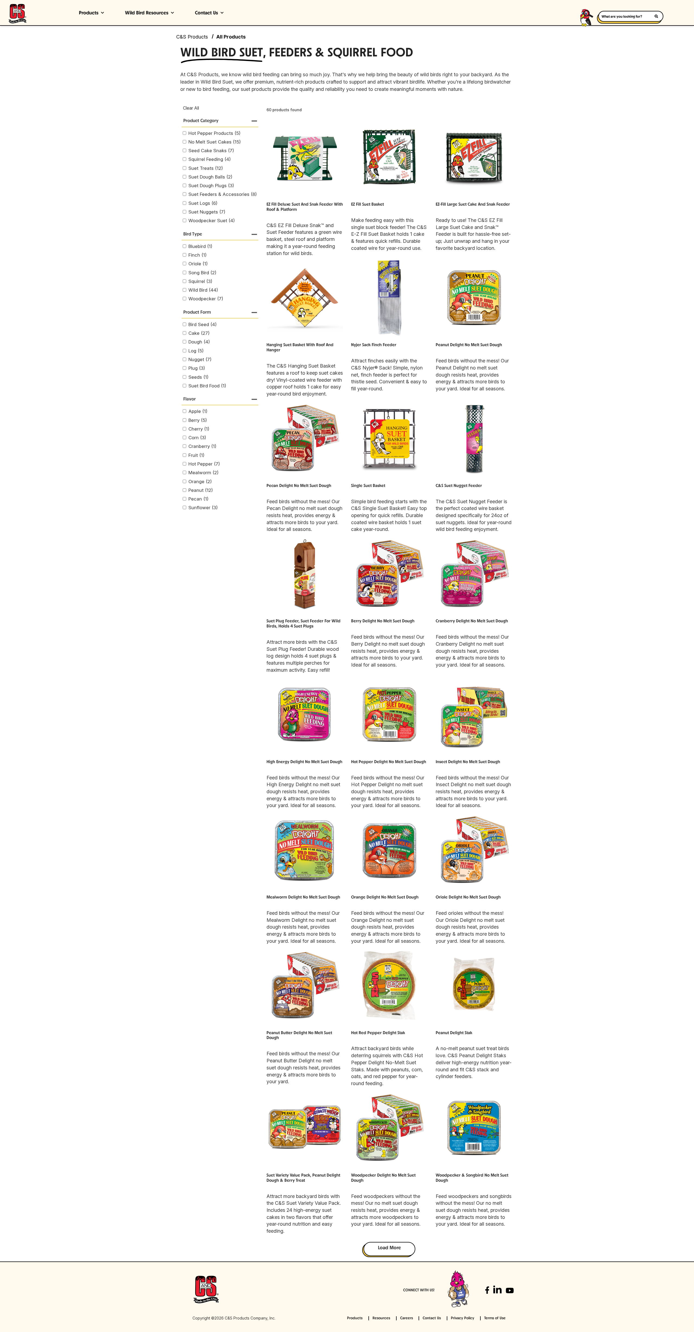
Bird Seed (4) (202, 324)
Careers (406, 1318)
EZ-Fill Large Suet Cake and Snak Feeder (473, 204)
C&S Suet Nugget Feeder (459, 486)
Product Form (197, 312)
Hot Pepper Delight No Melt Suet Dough (388, 762)
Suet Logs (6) (202, 203)
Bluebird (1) (200, 246)
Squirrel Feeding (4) (209, 159)
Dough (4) (199, 342)
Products (88, 13)
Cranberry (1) (202, 446)
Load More (389, 1248)
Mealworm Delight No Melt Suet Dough (303, 897)
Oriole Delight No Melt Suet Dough (468, 897)
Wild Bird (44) (203, 290)
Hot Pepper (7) (204, 464)
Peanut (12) (200, 490)
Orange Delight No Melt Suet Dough (385, 897)
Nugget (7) (199, 359)
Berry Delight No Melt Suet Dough (383, 621)
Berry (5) (197, 420)
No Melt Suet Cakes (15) (214, 142)
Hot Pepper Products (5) (214, 133)
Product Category (201, 121)
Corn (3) (197, 437)
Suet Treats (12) (205, 168)
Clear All (191, 108)
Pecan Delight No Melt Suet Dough (298, 486)
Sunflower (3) (203, 507)
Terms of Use (495, 1318)
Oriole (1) (198, 263)
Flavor (189, 399)
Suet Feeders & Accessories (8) (222, 194)
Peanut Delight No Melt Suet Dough (469, 345)
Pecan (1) (198, 499)
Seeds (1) (198, 377)
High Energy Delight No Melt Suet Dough (304, 762)
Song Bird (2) (202, 272)
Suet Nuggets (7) (206, 212)
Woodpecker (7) (205, 298)
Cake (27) (199, 333)
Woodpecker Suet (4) (211, 220)
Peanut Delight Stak (454, 1033)
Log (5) (196, 350)
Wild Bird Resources (146, 13)
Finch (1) (197, 255)
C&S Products (192, 37)
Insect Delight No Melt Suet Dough (468, 762)
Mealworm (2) (203, 472)
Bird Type (192, 234)
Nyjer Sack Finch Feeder (373, 345)
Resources (381, 1318)
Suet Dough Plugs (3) (211, 185)
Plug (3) (196, 368)
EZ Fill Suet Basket (367, 204)
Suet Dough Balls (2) (210, 177)
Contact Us (206, 13)
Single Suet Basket (368, 486)
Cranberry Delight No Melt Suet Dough (472, 621)
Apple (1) (197, 411)
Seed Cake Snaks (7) (211, 150)
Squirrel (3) (200, 281)
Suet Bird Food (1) (207, 385)
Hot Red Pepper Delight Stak (378, 1033)
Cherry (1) (198, 429)
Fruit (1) (196, 455)
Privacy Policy (462, 1318)
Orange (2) (200, 481)
